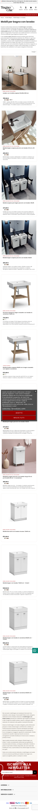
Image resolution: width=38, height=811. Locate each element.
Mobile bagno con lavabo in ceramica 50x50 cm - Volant (17, 693)
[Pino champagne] (9, 99)
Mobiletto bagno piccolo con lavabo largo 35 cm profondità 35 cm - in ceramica (17, 477)
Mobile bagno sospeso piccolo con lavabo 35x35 (17, 257)
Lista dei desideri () (32, 14)
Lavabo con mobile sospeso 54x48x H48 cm (16, 93)
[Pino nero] (10, 99)
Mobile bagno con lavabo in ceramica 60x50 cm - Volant (17, 638)
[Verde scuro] (3, 319)
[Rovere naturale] (6, 99)
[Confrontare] (19, 89)
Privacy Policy (20, 777)
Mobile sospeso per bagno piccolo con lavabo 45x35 (18, 203)
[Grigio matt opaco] (12, 99)
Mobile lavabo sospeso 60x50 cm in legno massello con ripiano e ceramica (18, 368)
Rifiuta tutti (19, 418)
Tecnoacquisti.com (23, 808)
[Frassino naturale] (4, 319)
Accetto (19, 413)
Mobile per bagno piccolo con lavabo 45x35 (16, 421)
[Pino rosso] (7, 99)
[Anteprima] (21, 89)
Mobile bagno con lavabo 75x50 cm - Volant (16, 583)
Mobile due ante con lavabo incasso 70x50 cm (16, 531)
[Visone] (4, 99)
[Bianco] (6, 319)
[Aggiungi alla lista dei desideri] (17, 89)
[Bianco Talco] (3, 99)
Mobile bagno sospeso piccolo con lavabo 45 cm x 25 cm (18, 148)
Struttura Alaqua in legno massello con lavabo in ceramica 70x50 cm (17, 313)
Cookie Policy (6, 408)
